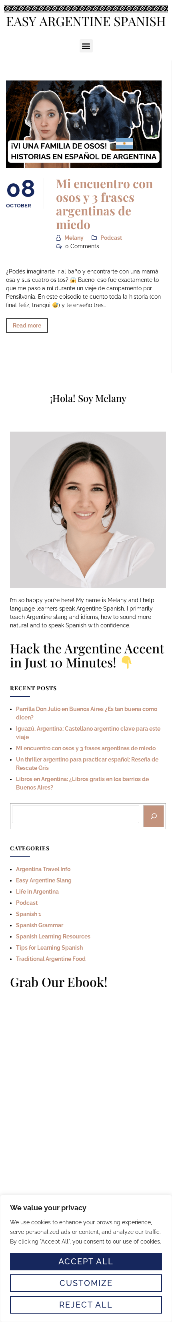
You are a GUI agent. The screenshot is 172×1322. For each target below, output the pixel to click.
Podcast (111, 238)
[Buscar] (153, 816)
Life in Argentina (37, 891)
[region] (86, 1258)
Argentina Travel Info (43, 869)
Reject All (86, 1305)
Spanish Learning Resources (53, 936)
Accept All (86, 1261)
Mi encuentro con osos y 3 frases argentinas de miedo (104, 203)
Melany (74, 238)
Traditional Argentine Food (51, 959)
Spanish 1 (28, 914)
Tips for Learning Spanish (49, 947)
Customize (86, 1283)
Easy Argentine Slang (44, 880)
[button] (86, 45)
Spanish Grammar (39, 925)
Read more (27, 325)
